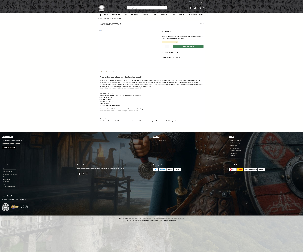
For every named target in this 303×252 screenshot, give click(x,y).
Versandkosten (147, 218)
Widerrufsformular (235, 140)
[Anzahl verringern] (163, 46)
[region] (129, 47)
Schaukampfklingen (9, 186)
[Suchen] (165, 7)
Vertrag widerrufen (9, 147)
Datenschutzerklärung (9, 169)
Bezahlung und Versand (10, 174)
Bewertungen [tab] (126, 72)
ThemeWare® (172, 220)
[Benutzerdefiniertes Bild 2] (239, 169)
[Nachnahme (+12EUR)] (169, 169)
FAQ (4, 184)
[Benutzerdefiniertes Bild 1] (162, 169)
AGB (4, 176)
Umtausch (233, 155)
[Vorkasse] (177, 169)
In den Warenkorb (188, 46)
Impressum (6, 179)
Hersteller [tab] (116, 72)
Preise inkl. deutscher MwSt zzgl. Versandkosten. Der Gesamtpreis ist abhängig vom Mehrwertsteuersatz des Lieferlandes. (182, 37)
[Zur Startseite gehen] (102, 8)
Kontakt (232, 153)
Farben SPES (234, 145)
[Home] (101, 15)
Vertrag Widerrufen (160, 140)
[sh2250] (129, 47)
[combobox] (145, 7)
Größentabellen (234, 148)
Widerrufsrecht (7, 171)
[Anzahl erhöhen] (170, 46)
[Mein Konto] (195, 8)
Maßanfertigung (235, 143)
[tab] (105, 72)
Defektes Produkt (235, 150)
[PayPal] (155, 169)
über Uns (6, 181)
